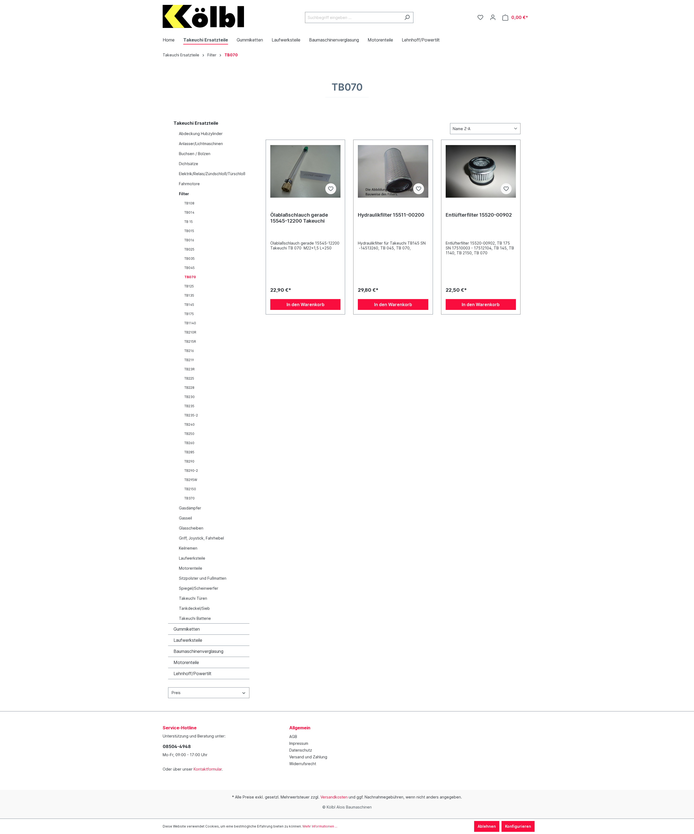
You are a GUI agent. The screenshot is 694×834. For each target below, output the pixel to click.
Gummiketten (187, 629)
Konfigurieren (518, 826)
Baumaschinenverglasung (198, 651)
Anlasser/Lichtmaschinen (201, 143)
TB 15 (188, 222)
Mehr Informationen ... (320, 826)
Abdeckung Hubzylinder (201, 133)
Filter (184, 193)
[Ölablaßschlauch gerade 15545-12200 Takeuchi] (305, 171)
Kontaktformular (208, 769)
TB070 (190, 277)
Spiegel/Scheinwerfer (198, 588)
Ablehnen (487, 826)
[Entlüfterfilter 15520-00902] (481, 171)
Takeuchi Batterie (195, 618)
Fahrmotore (189, 183)
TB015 (189, 231)
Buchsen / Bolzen (194, 153)
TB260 (189, 443)
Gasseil (185, 518)
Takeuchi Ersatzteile (196, 123)
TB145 (189, 305)
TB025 (189, 249)
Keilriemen (188, 548)
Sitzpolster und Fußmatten (202, 578)
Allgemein (299, 727)
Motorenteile (190, 568)
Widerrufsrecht (302, 763)
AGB (293, 736)
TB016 (189, 240)
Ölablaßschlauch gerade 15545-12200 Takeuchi (299, 218)
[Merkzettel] (480, 17)
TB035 (189, 258)
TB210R (190, 332)
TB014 (189, 212)
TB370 (189, 498)
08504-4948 (177, 746)
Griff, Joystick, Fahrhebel (201, 538)
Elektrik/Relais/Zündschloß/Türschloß (212, 173)
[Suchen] (407, 17)
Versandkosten (334, 797)
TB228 (189, 388)
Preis (176, 692)
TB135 (189, 295)
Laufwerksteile (192, 558)
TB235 (189, 406)
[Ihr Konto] (493, 17)
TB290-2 (191, 471)
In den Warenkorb (305, 304)
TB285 (189, 452)
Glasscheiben (191, 528)
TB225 (189, 378)
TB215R (190, 341)
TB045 (189, 268)
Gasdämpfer (190, 508)
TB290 (189, 461)
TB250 (189, 434)
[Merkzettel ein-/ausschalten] (330, 188)
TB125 (189, 286)
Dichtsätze (188, 163)
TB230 (189, 397)
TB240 (189, 424)
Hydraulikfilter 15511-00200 (391, 215)
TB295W (190, 480)
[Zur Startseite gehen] (203, 16)
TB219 (189, 360)
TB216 (189, 351)
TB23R (189, 369)
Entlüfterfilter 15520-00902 (479, 215)
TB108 (189, 203)
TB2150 (190, 489)
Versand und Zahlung (308, 757)
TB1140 (190, 323)
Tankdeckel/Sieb (194, 608)
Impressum (298, 743)
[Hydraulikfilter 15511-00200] (393, 171)
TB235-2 (191, 415)
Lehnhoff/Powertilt (192, 673)
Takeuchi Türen (193, 598)
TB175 (189, 314)
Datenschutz (300, 750)
